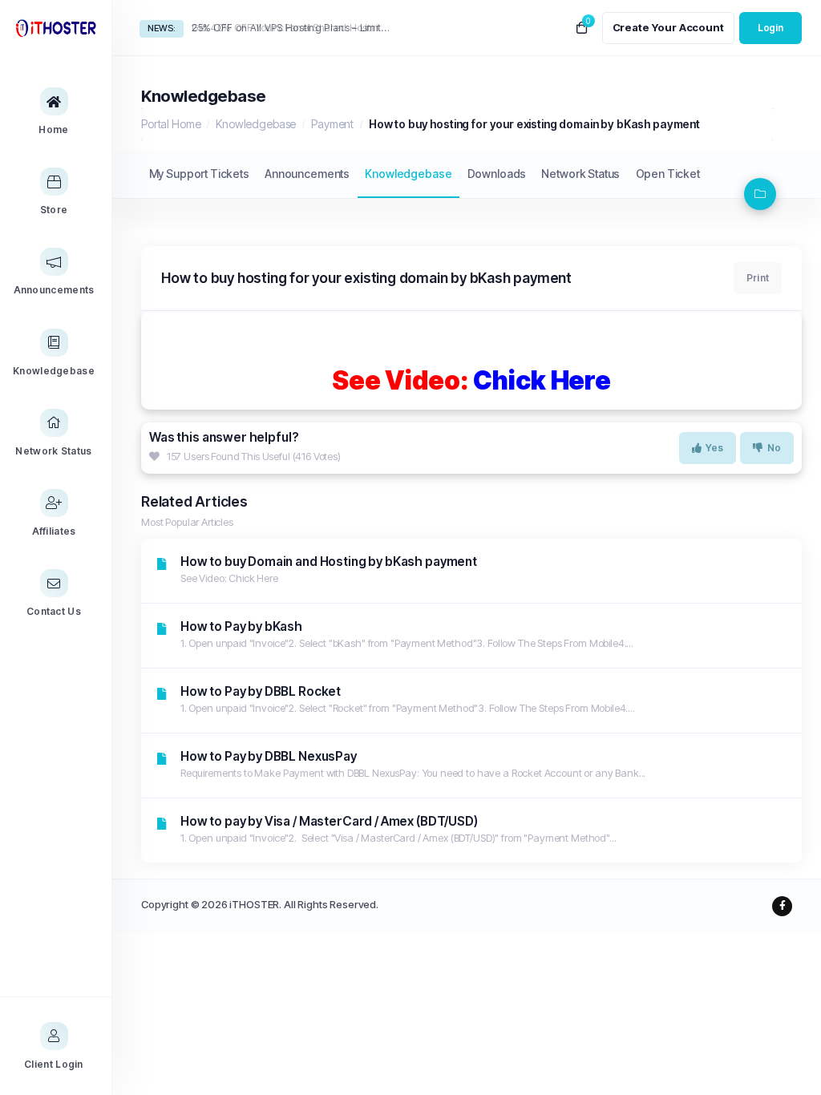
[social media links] (782, 906)
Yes (715, 448)
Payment (332, 124)
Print (757, 278)
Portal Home (170, 124)
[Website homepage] (55, 28)
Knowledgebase (256, 124)
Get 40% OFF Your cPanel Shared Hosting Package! (292, 28)
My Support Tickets (199, 173)
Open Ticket (668, 173)
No (774, 448)
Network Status (580, 173)
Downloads (497, 173)
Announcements (307, 173)
